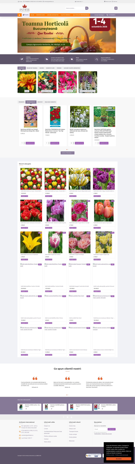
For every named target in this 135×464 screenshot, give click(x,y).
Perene (59, 68)
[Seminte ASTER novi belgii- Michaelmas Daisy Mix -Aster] (30, 116)
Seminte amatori (47, 91)
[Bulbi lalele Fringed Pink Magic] (79, 242)
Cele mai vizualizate (24, 400)
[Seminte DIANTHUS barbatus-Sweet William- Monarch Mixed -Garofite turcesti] (72, 407)
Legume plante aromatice (72, 68)
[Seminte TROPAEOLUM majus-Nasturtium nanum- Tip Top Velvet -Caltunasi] (55, 116)
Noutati (40, 102)
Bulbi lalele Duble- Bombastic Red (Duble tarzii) (31, 222)
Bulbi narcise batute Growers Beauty (78, 349)
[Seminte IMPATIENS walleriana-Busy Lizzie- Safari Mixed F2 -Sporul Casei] (97, 407)
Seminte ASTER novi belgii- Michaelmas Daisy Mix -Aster (30, 130)
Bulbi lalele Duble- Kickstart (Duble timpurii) (55, 222)
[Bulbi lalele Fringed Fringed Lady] (104, 242)
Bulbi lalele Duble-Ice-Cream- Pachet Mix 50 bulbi (31, 191)
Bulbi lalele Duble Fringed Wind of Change (79, 222)
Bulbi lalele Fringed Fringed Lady (101, 254)
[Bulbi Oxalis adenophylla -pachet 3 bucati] (31, 306)
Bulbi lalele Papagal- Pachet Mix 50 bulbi (79, 286)
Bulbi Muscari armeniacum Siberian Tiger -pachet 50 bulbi (31, 349)
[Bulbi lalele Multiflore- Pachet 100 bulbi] (31, 274)
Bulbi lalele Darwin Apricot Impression (103, 222)
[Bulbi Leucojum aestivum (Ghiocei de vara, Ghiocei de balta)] (80, 116)
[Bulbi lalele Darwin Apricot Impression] (104, 210)
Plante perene (67, 91)
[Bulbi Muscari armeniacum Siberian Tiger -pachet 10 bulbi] (55, 338)
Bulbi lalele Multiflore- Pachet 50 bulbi (54, 286)
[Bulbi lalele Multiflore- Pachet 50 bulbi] (55, 274)
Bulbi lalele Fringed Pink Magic (76, 254)
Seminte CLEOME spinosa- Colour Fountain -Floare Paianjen (58, 405)
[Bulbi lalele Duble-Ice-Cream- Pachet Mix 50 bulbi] (31, 179)
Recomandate (31, 102)
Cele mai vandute (50, 102)
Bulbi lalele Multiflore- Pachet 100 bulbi (30, 286)
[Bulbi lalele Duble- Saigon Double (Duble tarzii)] (104, 179)
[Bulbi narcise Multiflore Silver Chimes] (55, 306)
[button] (30, 143)
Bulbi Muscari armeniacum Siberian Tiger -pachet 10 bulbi (55, 349)
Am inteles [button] (119, 458)
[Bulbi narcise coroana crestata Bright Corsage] (104, 338)
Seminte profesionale (88, 91)
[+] (24, 142)
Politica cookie (110, 455)
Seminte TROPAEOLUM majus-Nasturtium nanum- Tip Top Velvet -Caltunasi (55, 131)
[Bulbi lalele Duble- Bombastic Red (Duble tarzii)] (31, 210)
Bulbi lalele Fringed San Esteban (52, 254)
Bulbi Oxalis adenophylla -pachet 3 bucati (31, 318)
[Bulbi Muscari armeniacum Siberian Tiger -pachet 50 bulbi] (31, 338)
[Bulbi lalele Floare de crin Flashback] (31, 242)
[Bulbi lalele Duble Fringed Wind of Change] (79, 210)
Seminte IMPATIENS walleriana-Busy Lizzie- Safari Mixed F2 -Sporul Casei (109, 405)
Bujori (42, 68)
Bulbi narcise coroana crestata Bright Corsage (104, 349)
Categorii (22, 68)
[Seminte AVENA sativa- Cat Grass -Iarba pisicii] (21, 407)
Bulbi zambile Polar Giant (75, 318)
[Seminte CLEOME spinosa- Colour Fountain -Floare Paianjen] (46, 407)
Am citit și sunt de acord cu (103, 433)
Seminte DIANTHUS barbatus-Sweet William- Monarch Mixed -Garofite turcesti (83, 405)
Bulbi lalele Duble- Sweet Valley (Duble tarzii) (79, 191)
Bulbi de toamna (32, 68)
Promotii (21, 102)
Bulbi (27, 91)
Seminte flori (50, 68)
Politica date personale (121, 455)
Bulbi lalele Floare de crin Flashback (29, 254)
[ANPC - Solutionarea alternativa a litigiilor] (93, 455)
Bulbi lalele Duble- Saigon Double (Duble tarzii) (104, 191)
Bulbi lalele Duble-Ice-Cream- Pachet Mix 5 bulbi (55, 191)
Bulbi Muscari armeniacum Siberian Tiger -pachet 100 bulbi (104, 318)
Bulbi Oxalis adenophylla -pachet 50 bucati (104, 286)
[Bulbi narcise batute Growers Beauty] (79, 338)
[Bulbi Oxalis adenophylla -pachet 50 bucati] (104, 274)
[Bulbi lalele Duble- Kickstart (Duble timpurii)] (55, 210)
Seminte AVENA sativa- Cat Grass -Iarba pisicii (33, 405)
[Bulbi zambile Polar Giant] (79, 306)
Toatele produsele (67, 152)
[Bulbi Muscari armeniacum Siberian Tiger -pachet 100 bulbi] (104, 306)
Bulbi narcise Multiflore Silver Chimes (54, 318)
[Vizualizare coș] (116, 8)
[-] (24, 143)
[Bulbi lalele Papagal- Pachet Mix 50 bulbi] (79, 274)
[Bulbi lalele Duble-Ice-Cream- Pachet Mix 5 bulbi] (55, 179)
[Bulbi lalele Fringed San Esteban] (55, 242)
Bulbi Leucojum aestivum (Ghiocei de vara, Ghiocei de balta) (79, 131)
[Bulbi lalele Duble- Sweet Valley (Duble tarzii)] (79, 179)
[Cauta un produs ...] (86, 8)
